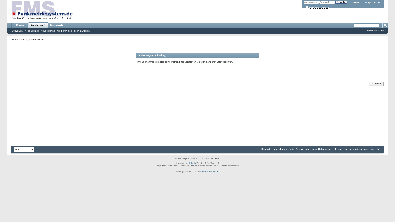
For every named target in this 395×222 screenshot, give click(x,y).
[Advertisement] (197, 114)
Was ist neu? (38, 25)
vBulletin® (192, 163)
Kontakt (265, 149)
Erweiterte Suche (375, 30)
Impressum (311, 149)
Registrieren (372, 2)
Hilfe (356, 2)
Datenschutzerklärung (330, 149)
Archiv (299, 149)
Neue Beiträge (32, 31)
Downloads (56, 25)
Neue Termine (48, 31)
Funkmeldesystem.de (283, 149)
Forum (20, 25)
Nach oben (375, 149)
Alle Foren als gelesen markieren (73, 31)
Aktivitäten (17, 31)
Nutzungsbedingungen (356, 149)
